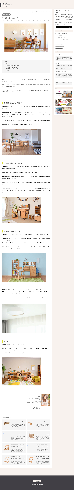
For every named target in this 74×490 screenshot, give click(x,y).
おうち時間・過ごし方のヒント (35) (63, 38)
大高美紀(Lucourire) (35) (61, 71)
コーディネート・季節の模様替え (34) (63, 40)
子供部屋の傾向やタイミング (12, 65)
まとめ (7, 70)
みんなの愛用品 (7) (59, 48)
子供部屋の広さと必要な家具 (12, 67)
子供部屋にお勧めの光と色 (12, 69)
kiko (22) (57, 63)
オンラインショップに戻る (64, 27)
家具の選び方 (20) (59, 44)
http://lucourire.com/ (37, 408)
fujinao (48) (58, 54)
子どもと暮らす (6, 14)
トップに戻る (37, 481)
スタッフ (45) (58, 80)
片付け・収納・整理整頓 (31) (62, 42)
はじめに (8, 63)
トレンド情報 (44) (59, 35)
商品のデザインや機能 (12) (61, 33)
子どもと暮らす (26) (60, 46)
